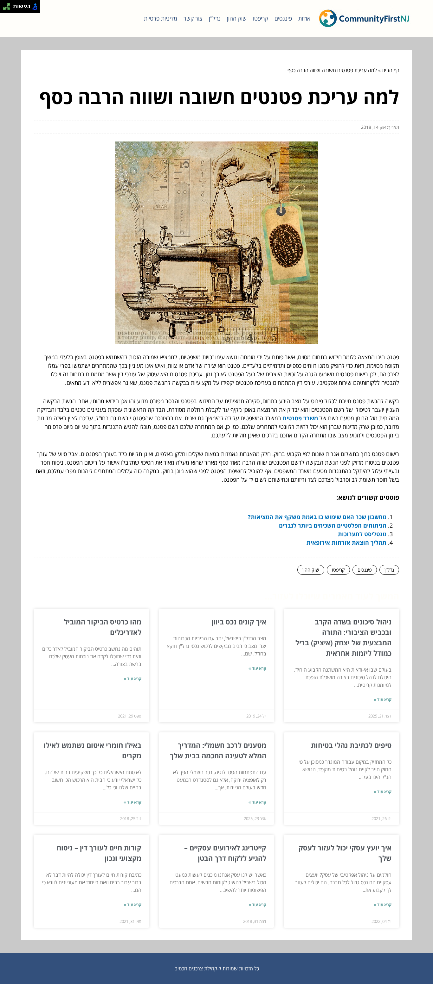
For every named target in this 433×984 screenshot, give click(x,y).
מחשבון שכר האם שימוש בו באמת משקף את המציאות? (317, 517)
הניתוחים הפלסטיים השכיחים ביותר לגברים (332, 525)
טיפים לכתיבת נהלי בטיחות (351, 745)
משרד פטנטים (300, 418)
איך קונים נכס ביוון (238, 621)
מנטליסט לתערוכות (362, 534)
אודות (304, 18)
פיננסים (283, 18)
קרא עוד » (382, 699)
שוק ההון (237, 18)
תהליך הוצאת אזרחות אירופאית (346, 542)
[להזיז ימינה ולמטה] (8, 8)
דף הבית (390, 70)
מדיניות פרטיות (160, 18)
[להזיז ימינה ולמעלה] (8, 5)
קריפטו (260, 18)
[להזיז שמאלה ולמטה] (5, 8)
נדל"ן (215, 18)
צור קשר (193, 18)
